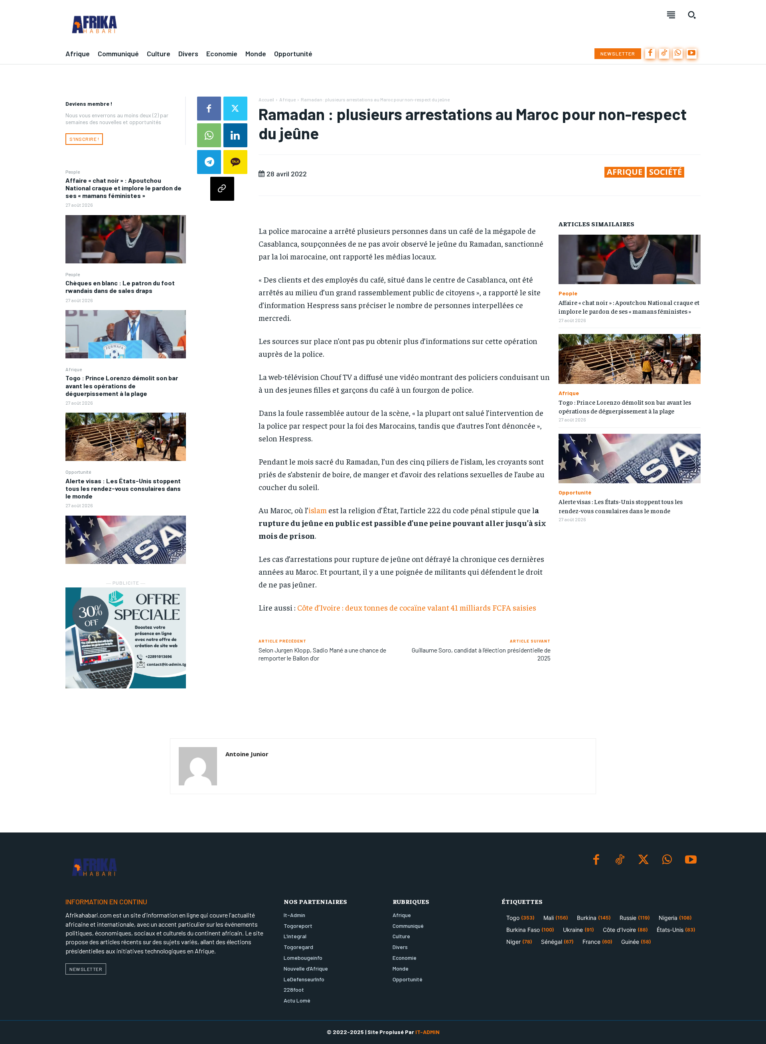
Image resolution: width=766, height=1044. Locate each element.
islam (317, 510)
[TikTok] (664, 54)
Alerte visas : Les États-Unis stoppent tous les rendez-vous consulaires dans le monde (123, 488)
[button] (692, 15)
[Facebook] (650, 54)
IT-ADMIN (427, 1031)
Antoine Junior (246, 754)
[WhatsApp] (678, 54)
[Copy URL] (222, 189)
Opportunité (78, 472)
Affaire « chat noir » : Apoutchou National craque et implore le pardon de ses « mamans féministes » (123, 187)
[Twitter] (235, 109)
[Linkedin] (235, 135)
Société (665, 172)
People (72, 171)
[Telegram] (209, 162)
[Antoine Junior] (198, 766)
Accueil (266, 99)
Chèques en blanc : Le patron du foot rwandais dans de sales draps (120, 286)
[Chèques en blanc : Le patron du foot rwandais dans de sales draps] (125, 334)
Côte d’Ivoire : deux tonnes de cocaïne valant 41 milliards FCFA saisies (416, 607)
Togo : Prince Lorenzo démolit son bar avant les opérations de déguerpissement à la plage (121, 385)
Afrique (73, 369)
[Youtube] (692, 54)
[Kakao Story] (235, 162)
